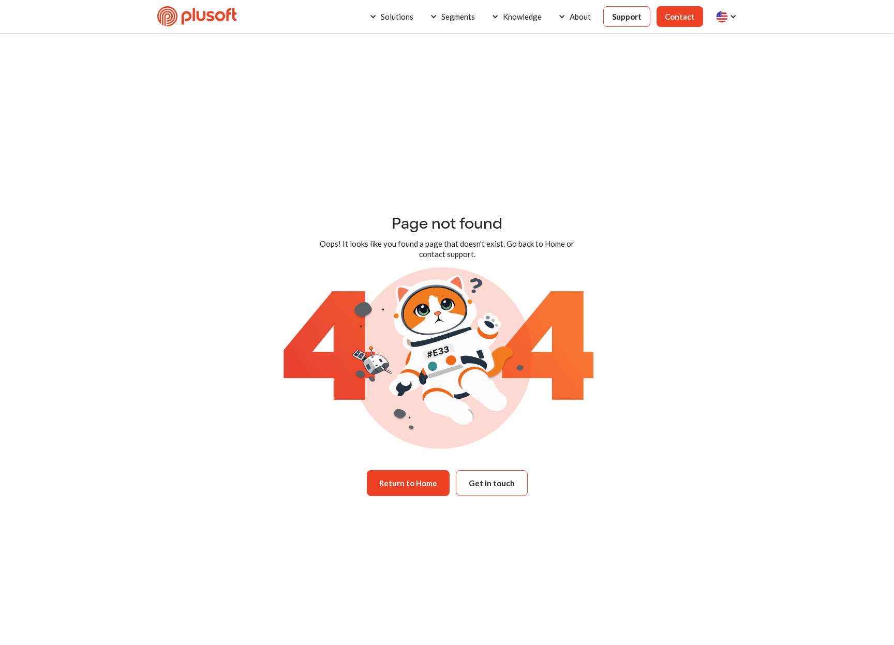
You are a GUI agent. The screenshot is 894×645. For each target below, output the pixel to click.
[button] (391, 16)
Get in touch (492, 483)
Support (627, 16)
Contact (680, 16)
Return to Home (408, 483)
